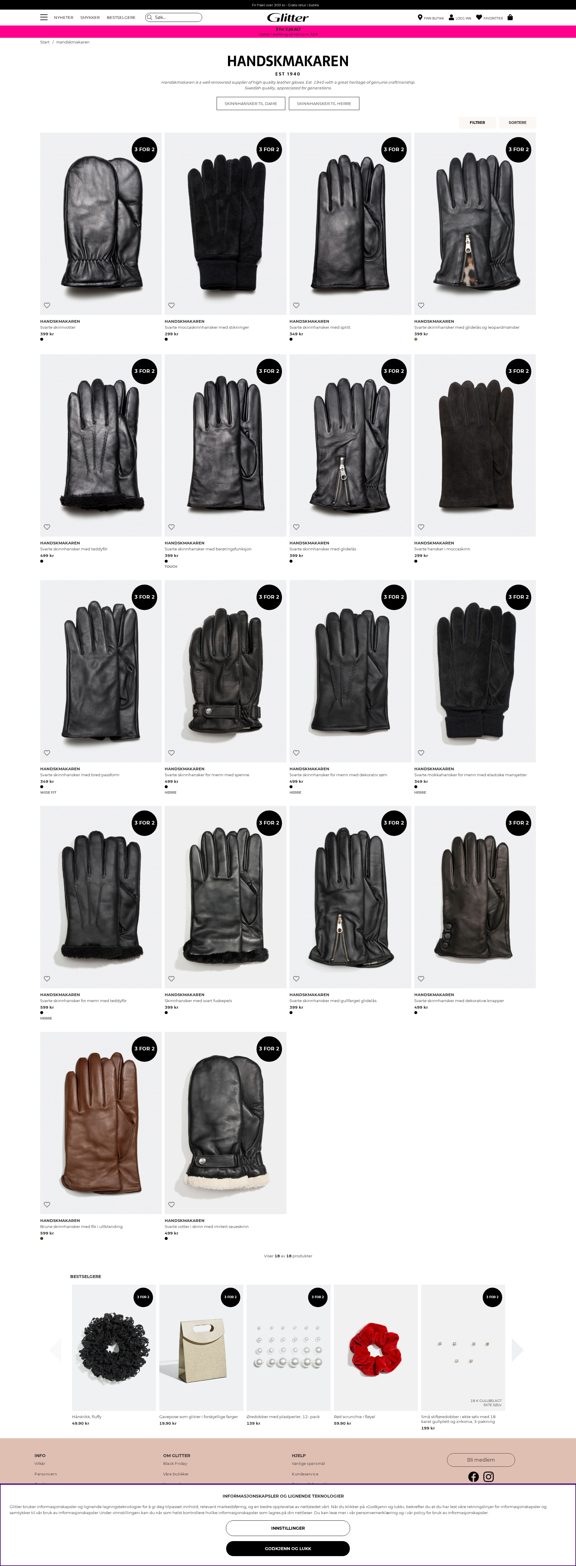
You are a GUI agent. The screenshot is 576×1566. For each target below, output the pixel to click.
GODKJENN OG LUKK (288, 1548)
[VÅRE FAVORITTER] (519, 123)
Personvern (45, 1474)
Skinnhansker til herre (324, 103)
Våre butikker (176, 1474)
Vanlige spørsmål (308, 1464)
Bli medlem (481, 1460)
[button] (462, 17)
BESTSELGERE (121, 17)
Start (45, 42)
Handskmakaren (73, 42)
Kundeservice (305, 1474)
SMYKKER (90, 17)
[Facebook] (473, 1480)
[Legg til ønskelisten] (47, 305)
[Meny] (44, 17)
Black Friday (175, 1464)
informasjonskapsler (468, 1512)
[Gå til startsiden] (288, 17)
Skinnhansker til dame (251, 103)
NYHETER (63, 17)
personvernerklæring (377, 1512)
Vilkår (39, 1464)
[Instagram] (489, 1480)
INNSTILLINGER (288, 1528)
